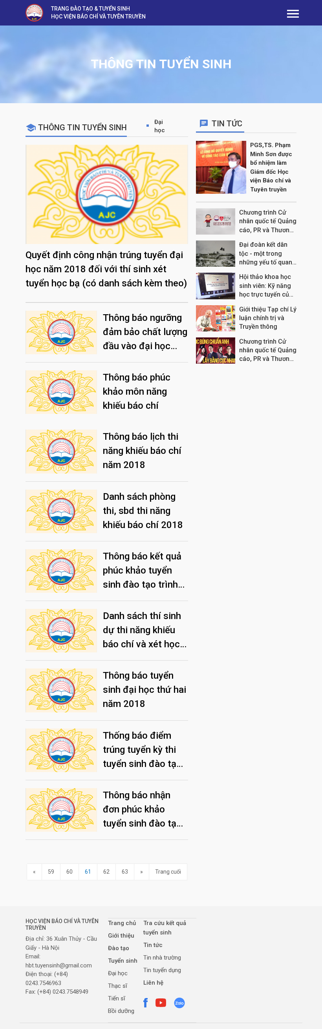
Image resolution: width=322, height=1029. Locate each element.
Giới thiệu (121, 935)
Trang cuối (168, 872)
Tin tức (153, 945)
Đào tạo (118, 948)
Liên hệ (153, 982)
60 (69, 872)
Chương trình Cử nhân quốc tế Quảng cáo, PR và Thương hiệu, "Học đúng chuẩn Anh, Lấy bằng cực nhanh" (267, 351)
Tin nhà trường (162, 957)
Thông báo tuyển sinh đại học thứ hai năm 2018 (144, 689)
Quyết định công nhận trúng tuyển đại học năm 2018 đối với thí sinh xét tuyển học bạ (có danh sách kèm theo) (106, 269)
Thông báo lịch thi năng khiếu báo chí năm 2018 (142, 450)
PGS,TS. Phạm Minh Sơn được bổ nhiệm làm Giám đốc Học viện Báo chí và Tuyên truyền (271, 167)
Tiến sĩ (116, 998)
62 (106, 872)
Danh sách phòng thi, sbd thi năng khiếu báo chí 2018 (143, 510)
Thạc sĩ (117, 985)
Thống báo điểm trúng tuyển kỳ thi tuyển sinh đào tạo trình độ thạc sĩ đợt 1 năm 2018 (144, 750)
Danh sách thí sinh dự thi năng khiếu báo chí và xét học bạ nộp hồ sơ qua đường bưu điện (142, 630)
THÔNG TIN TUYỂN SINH (82, 127)
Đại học (159, 126)
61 (88, 872)
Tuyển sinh (122, 960)
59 (51, 872)
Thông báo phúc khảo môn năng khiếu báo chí (136, 391)
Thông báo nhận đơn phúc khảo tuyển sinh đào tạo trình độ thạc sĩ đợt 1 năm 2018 (144, 810)
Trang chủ (122, 923)
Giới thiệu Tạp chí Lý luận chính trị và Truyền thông (267, 318)
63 (125, 872)
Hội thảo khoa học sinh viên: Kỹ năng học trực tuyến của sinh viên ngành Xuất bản (266, 286)
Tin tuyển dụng (162, 970)
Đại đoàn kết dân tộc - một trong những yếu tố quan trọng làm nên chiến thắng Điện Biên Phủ (267, 254)
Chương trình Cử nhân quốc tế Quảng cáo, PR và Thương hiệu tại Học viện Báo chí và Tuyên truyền (267, 222)
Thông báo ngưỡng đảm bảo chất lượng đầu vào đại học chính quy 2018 (145, 332)
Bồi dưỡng (121, 1010)
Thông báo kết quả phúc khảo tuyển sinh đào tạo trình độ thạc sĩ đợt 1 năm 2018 (142, 571)
